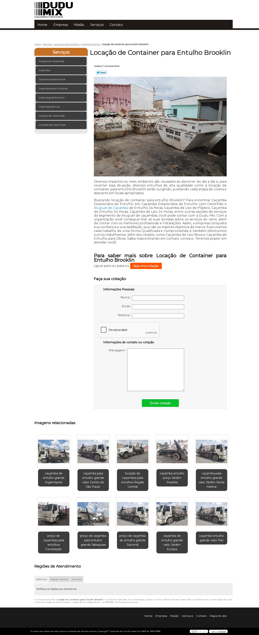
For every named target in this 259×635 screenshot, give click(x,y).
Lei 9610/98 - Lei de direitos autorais (120, 602)
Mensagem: (118, 350)
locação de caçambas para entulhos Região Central (132, 480)
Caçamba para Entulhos (53, 88)
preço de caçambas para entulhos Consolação (53, 542)
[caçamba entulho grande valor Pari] (211, 514)
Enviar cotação (160, 403)
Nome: (126, 297)
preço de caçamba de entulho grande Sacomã (132, 540)
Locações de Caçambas (52, 124)
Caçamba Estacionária (52, 79)
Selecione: (41, 579)
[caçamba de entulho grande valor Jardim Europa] (172, 514)
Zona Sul (76, 579)
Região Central (59, 579)
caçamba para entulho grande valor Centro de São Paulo (93, 480)
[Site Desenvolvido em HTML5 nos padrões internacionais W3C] (199, 631)
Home (42, 25)
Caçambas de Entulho (52, 97)
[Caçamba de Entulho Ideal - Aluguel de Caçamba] (57, 8)
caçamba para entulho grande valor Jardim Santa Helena (211, 480)
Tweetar (101, 72)
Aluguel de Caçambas (51, 61)
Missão (79, 25)
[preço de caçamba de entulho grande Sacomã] (132, 514)
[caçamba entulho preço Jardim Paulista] (172, 451)
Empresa (60, 25)
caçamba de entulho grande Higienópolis (54, 478)
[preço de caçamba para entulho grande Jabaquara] (93, 514)
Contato (116, 25)
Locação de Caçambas (52, 115)
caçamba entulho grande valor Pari (211, 538)
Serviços (97, 25)
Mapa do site (218, 615)
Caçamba (44, 70)
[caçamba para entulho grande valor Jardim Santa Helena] (211, 451)
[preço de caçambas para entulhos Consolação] (53, 514)
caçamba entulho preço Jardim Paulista (172, 478)
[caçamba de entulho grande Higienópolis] (53, 451)
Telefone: (125, 315)
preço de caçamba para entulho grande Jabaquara (93, 540)
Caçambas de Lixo (49, 106)
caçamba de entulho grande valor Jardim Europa (172, 542)
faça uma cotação (146, 266)
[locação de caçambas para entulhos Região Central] (132, 451)
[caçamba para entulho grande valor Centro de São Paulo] (93, 451)
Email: (127, 306)
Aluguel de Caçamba (111, 208)
